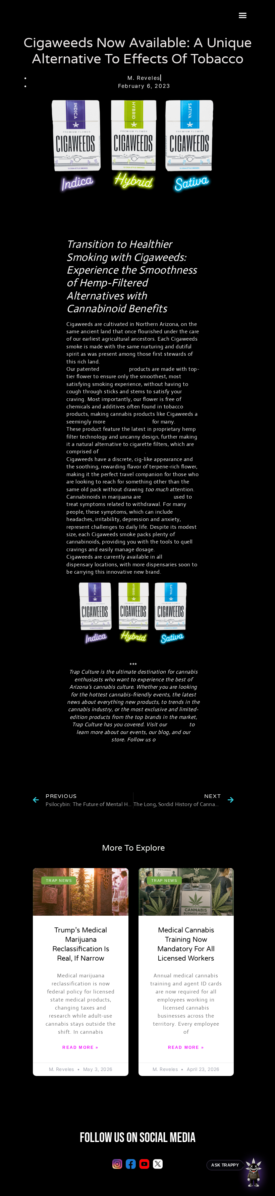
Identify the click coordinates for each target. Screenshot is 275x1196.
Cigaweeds (114, 369)
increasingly (157, 496)
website (178, 724)
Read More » (80, 1047)
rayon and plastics (122, 451)
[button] (242, 15)
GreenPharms (180, 556)
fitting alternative (129, 421)
